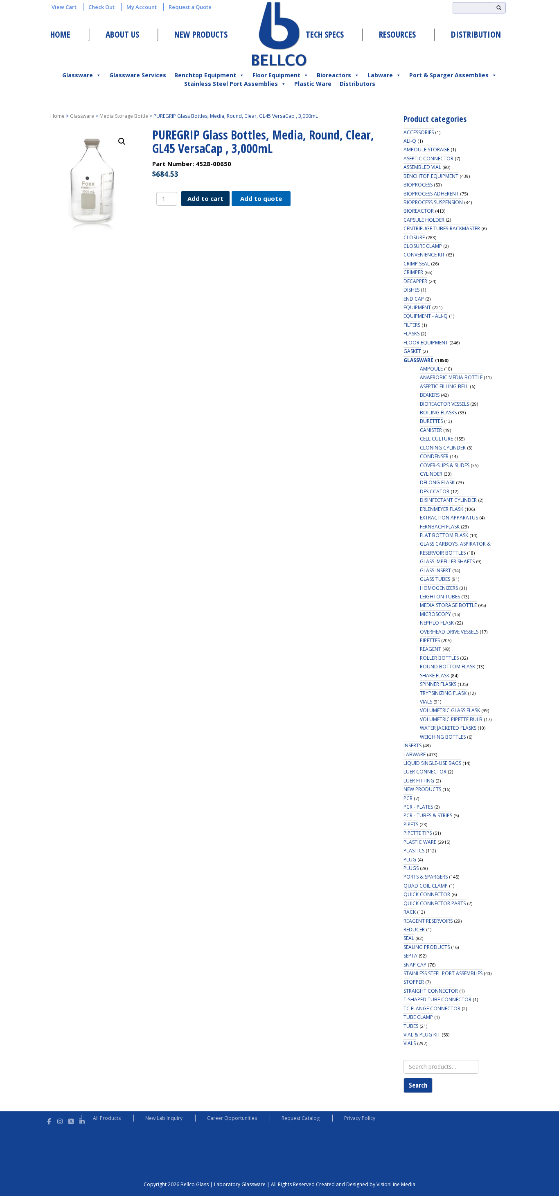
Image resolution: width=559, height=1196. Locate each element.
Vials (426, 701)
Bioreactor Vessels (444, 403)
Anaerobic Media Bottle (451, 377)
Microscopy (435, 614)
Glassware (77, 75)
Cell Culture (436, 438)
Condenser (434, 456)
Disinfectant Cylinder (448, 500)
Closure (414, 237)
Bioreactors (334, 75)
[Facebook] (49, 1120)
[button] (122, 141)
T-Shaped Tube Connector (437, 999)
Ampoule (431, 368)
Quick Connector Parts (434, 903)
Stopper (413, 981)
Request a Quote (190, 7)
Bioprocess (418, 184)
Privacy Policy (359, 1118)
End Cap (413, 298)
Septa (410, 955)
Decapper (415, 281)
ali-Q (409, 140)
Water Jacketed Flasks (448, 727)
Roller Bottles (439, 657)
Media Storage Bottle (123, 115)
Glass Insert (435, 570)
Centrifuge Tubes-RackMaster (441, 228)
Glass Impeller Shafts (447, 561)
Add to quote (261, 198)
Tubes (410, 1026)
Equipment (417, 307)
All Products (107, 1118)
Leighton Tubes (440, 596)
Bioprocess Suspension (433, 202)
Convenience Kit (424, 254)
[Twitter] (71, 1120)
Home (60, 34)
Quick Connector (426, 894)
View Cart (64, 7)
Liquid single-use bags (432, 763)
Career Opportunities (232, 1118)
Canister (431, 430)
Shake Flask (434, 675)
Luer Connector (424, 771)
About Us (122, 34)
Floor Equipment (276, 75)
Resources (397, 34)
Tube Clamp (418, 1017)
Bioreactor (418, 210)
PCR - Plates (418, 806)
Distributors (357, 84)
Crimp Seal (416, 263)
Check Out (101, 7)
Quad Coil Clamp (425, 885)
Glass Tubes (435, 579)
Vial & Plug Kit (421, 1034)
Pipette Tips (417, 833)
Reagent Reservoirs (428, 920)
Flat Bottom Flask (444, 535)
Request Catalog (301, 1118)
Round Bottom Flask (447, 666)
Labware (380, 75)
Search (418, 1085)
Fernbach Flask (440, 526)
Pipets (410, 824)
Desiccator (434, 491)
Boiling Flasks (438, 412)
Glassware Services (137, 75)
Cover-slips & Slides (444, 465)
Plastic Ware (312, 84)
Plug (409, 859)
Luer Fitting (418, 780)
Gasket (412, 351)
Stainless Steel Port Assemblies (231, 84)
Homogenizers (439, 588)
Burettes (431, 421)
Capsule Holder (423, 219)
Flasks (411, 333)
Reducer (414, 929)
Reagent (430, 648)
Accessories (418, 132)
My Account (141, 7)
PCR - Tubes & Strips (427, 815)
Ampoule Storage (426, 149)
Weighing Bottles (443, 736)
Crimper (413, 272)
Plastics (413, 850)
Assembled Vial (422, 167)
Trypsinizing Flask (443, 693)
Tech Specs (325, 34)
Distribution (476, 34)
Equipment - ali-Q (425, 315)
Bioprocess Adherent (431, 193)
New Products (201, 34)
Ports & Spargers (425, 876)
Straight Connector (430, 990)
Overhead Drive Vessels (449, 631)
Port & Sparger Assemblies (449, 75)
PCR (407, 798)
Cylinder (431, 473)
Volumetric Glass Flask (450, 710)
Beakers (430, 394)
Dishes (411, 289)
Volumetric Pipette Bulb (451, 719)
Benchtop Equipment (205, 75)
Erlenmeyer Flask (441, 509)
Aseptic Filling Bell (444, 386)
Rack (409, 911)
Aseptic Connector (428, 158)
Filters (411, 324)
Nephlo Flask (437, 622)
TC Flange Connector (431, 1008)
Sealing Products (426, 947)
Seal (408, 938)
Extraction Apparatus (449, 517)
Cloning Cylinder (443, 447)
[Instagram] (60, 1120)
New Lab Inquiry (164, 1118)
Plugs (411, 868)
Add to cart (205, 198)
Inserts (412, 745)
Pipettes (430, 640)
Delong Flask (437, 482)
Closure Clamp (422, 246)
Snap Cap (414, 964)
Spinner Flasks (438, 684)
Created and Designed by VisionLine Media (365, 1184)
